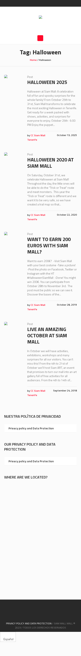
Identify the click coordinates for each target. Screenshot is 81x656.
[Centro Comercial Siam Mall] (40, 17)
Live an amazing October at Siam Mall (47, 335)
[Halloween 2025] (12, 83)
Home (33, 60)
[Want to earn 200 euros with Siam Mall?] (12, 240)
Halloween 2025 (47, 82)
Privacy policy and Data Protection (31, 428)
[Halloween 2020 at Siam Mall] (12, 160)
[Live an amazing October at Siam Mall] (12, 330)
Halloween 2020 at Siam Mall (50, 163)
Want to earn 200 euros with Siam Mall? (49, 245)
